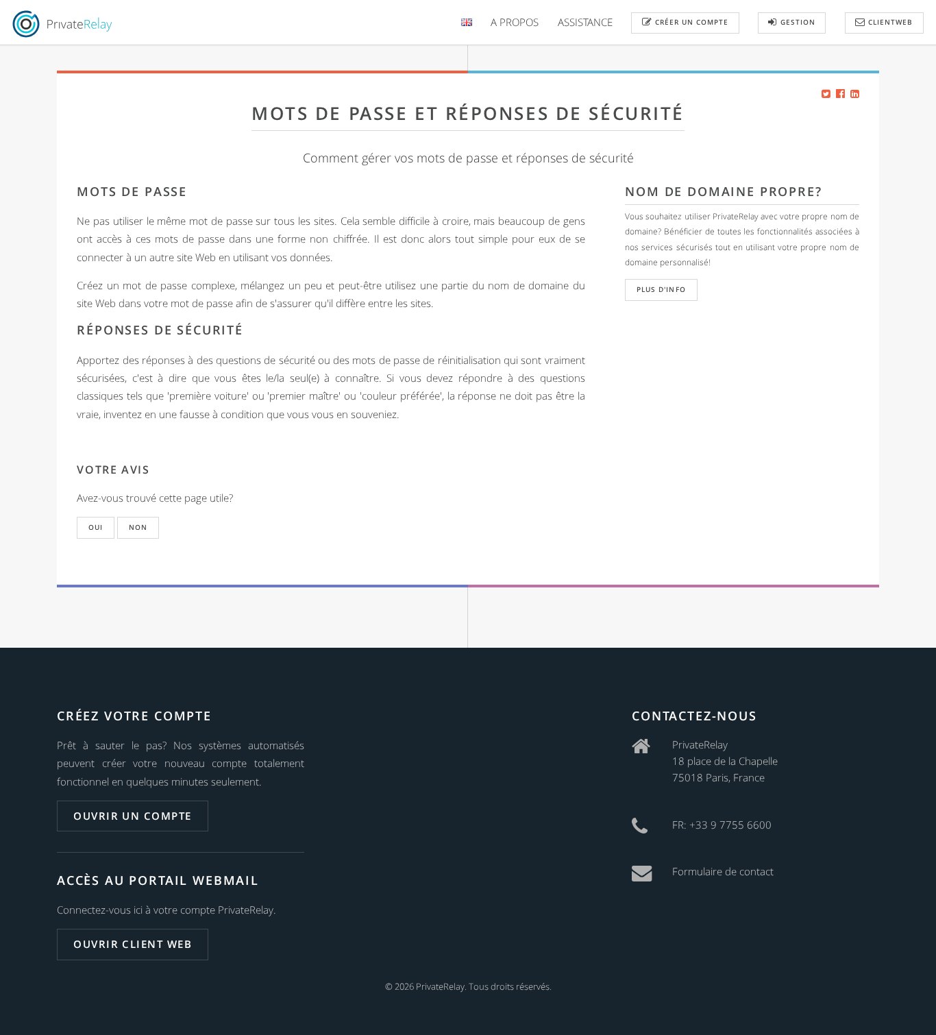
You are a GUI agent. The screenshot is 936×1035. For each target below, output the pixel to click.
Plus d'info (661, 289)
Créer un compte (690, 22)
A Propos (515, 22)
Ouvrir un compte (132, 816)
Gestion (796, 22)
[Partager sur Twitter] (826, 93)
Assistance (585, 22)
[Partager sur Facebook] (840, 93)
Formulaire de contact (723, 871)
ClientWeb (889, 22)
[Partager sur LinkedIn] (854, 93)
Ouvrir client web (132, 944)
